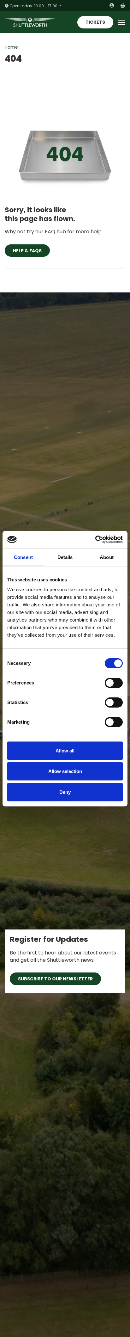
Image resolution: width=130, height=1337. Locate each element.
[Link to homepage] (30, 22)
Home (11, 47)
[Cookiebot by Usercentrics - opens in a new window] (95, 540)
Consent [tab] (23, 557)
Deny (65, 791)
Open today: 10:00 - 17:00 (33, 6)
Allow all (65, 750)
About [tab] (107, 557)
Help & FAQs (27, 251)
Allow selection (65, 771)
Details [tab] (65, 557)
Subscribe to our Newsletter (55, 979)
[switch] (114, 683)
